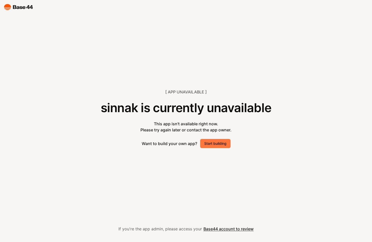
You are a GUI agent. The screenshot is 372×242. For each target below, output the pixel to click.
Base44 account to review (228, 228)
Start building (215, 143)
